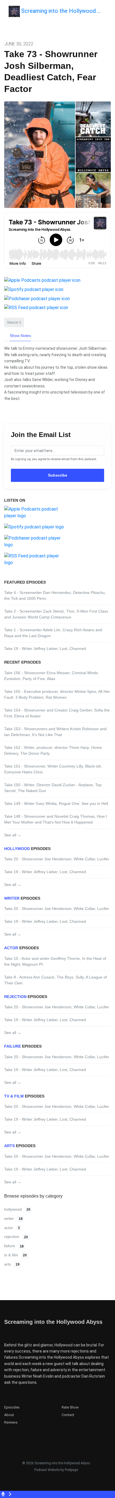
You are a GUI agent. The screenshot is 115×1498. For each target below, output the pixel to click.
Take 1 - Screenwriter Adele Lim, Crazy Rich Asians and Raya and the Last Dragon (53, 633)
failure (12, 1046)
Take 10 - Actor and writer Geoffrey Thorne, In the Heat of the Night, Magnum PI (55, 961)
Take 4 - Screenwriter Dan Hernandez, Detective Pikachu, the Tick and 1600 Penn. (55, 595)
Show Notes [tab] (20, 335)
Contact (68, 1415)
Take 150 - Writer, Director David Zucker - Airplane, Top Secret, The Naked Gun (53, 788)
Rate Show (70, 1407)
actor (11, 948)
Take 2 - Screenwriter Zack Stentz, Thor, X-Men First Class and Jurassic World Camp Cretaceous (56, 614)
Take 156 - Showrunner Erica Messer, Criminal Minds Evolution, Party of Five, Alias (51, 676)
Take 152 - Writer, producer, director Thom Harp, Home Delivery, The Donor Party (53, 750)
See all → (12, 835)
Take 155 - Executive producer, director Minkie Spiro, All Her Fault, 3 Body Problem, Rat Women (57, 694)
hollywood (17, 848)
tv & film (14, 1096)
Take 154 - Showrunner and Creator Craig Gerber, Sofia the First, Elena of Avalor (57, 713)
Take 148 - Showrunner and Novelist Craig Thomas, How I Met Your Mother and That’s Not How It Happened (55, 819)
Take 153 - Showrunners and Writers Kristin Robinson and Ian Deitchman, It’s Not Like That (55, 732)
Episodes (12, 1407)
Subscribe (57, 475)
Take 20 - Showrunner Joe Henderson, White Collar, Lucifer (56, 859)
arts (9, 1145)
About (9, 1415)
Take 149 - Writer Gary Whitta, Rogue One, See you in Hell (56, 803)
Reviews (11, 1422)
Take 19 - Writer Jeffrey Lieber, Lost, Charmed (45, 648)
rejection (15, 996)
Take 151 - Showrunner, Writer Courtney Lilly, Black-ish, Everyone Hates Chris (53, 769)
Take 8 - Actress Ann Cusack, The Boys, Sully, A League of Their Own (55, 980)
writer (12, 898)
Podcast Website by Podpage (56, 1470)
